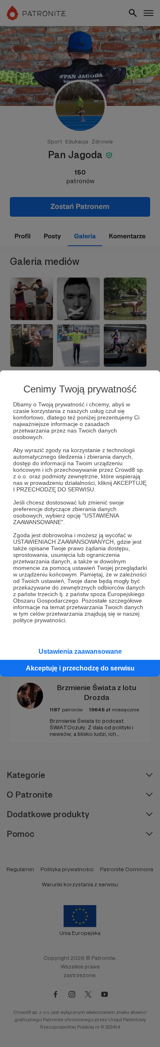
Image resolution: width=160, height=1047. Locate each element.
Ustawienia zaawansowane (80, 651)
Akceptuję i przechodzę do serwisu (80, 668)
